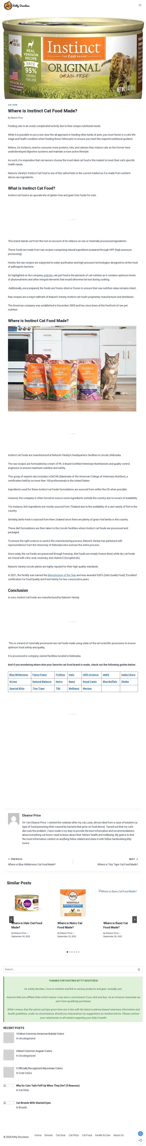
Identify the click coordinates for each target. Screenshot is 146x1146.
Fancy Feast (40, 674)
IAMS (106, 674)
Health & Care (102, 1135)
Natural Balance (42, 681)
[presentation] (27, 902)
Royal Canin (90, 681)
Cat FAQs (74, 1135)
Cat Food (12, 105)
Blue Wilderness (18, 674)
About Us (118, 1135)
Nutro (59, 681)
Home (38, 1135)
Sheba (125, 681)
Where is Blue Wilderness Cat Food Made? (32, 862)
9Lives (13, 681)
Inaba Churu (128, 674)
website (48, 275)
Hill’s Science (91, 674)
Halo (71, 674)
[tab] (67, 952)
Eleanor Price (17, 118)
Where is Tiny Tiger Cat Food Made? (118, 862)
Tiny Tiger (39, 688)
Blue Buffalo (110, 681)
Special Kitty (16, 688)
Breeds (49, 1135)
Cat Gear (61, 1135)
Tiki (58, 688)
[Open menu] (140, 5)
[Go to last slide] (11, 919)
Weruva (87, 688)
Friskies (60, 674)
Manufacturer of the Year (62, 575)
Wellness (74, 688)
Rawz (72, 681)
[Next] (134, 919)
